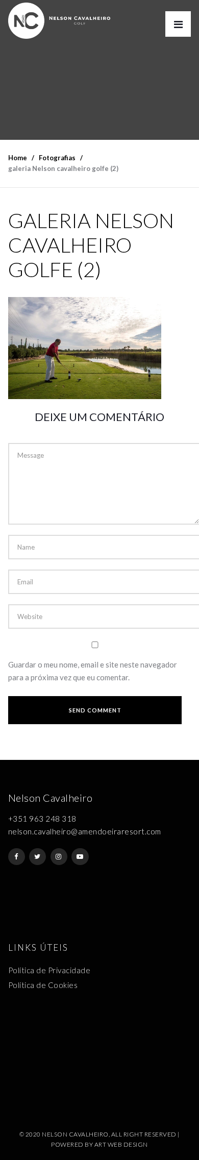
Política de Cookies (43, 985)
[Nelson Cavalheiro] (59, 20)
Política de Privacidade (49, 970)
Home (17, 158)
